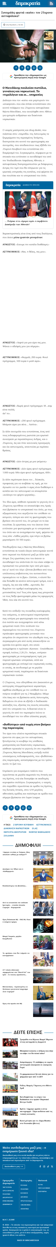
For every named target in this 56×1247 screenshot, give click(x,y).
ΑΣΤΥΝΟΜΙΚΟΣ (44, 825)
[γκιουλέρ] (43, 858)
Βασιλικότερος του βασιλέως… (15, 886)
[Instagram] (44, 1166)
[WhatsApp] (34, 68)
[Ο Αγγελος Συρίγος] (43, 892)
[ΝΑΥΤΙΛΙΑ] (43, 976)
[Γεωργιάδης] (43, 875)
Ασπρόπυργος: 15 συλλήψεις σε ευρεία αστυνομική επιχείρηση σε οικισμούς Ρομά (36, 1064)
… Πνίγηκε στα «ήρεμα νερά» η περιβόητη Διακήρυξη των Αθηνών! (26, 223)
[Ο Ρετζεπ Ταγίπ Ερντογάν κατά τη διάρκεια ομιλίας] (43, 942)
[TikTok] (48, 1166)
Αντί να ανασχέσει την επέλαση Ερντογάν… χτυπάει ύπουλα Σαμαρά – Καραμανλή (15, 905)
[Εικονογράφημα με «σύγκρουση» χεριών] (43, 926)
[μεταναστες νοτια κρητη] (10, 1112)
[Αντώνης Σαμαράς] (43, 993)
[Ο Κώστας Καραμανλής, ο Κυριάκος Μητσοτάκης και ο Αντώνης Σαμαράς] (43, 909)
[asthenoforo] (10, 1088)
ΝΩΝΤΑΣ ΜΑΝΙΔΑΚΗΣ (39, 832)
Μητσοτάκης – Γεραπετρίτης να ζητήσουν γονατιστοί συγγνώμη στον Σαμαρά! (15, 989)
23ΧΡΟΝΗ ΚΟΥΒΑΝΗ (23, 825)
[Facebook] (16, 68)
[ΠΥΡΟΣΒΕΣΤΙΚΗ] (10, 1054)
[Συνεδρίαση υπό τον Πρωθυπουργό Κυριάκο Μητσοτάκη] (43, 959)
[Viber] (28, 68)
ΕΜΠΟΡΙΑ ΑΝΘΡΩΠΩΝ (15, 832)
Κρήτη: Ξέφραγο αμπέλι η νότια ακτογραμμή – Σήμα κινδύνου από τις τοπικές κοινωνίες (36, 1111)
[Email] (40, 68)
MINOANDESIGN (32, 1240)
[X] (22, 68)
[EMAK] (10, 1042)
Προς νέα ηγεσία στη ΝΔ (12, 1004)
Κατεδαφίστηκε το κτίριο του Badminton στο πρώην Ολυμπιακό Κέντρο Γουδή (34, 1099)
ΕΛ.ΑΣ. (35, 829)
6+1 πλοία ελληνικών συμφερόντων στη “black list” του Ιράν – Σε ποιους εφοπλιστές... (16, 972)
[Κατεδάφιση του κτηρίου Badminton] (10, 1100)
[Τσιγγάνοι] (10, 1065)
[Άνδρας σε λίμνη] (43, 1010)
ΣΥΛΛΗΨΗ (9, 836)
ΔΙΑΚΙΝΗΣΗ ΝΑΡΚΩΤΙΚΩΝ (16, 829)
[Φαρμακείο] (10, 1077)
